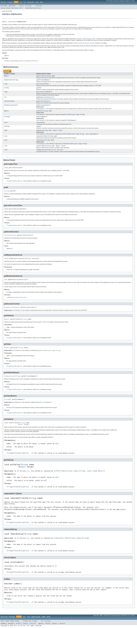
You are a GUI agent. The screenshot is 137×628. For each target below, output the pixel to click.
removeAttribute (42, 136)
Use (21, 2)
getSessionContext (42, 105)
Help (41, 2)
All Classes (38, 6)
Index (37, 2)
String (48, 76)
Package (10, 2)
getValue (39, 111)
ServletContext (9, 101)
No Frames (28, 6)
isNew (38, 126)
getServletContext (42, 101)
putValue (39, 130)
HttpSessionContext (11, 105)
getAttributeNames (42, 80)
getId (38, 88)
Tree (24, 2)
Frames (21, 6)
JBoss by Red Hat (19, 625)
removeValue (40, 140)
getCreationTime (42, 84)
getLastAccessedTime (43, 91)
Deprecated (30, 2)
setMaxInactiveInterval (44, 150)
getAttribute (40, 76)
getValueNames (41, 116)
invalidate (40, 122)
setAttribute (40, 146)
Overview (3, 2)
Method (21, 8)
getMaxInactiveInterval (44, 97)
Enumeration (8, 80)
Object (6, 76)
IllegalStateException (14, 181)
